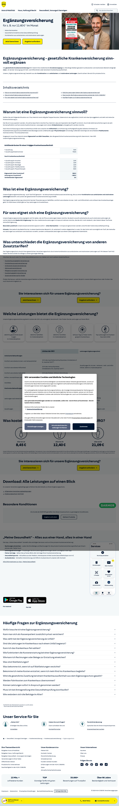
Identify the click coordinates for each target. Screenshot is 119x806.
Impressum (69, 413)
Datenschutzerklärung (34, 409)
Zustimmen (83, 426)
